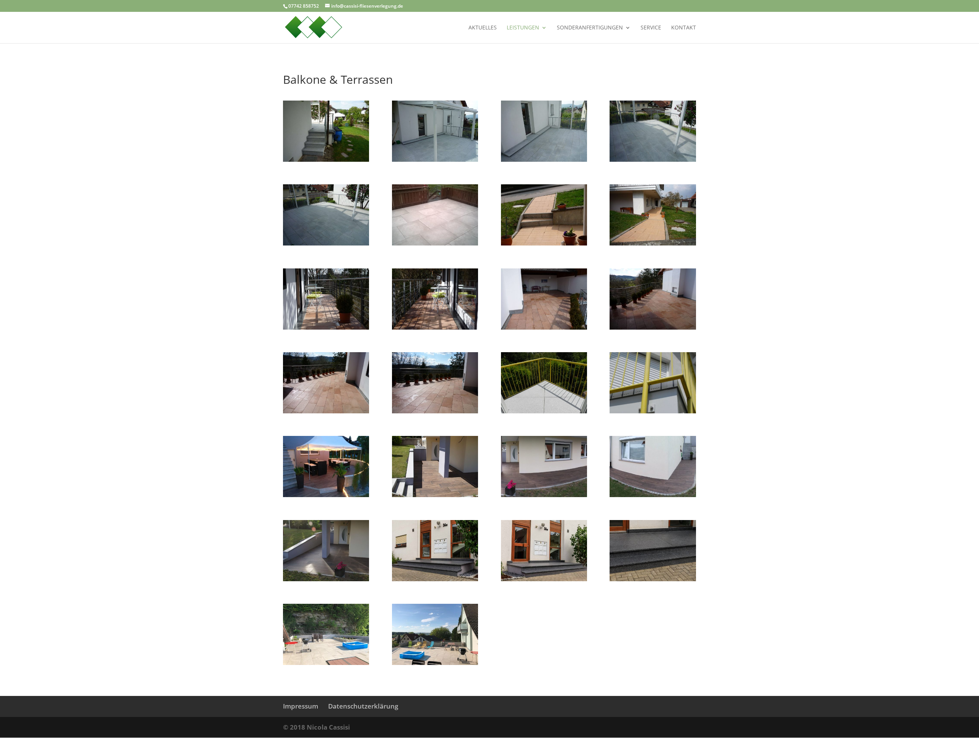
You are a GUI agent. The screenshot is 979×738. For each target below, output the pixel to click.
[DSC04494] (435, 495)
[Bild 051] (544, 243)
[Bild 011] (653, 327)
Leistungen (523, 28)
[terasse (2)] (435, 662)
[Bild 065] (653, 159)
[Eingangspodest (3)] (653, 579)
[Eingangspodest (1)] (435, 579)
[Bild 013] (544, 327)
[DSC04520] (326, 579)
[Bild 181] (544, 159)
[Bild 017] (326, 327)
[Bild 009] (435, 411)
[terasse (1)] (326, 662)
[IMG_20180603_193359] (544, 495)
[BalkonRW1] (653, 411)
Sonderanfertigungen (590, 28)
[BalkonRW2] (544, 411)
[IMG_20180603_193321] (653, 495)
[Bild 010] (326, 411)
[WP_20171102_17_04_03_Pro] (435, 243)
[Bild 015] (435, 327)
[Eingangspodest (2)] (544, 579)
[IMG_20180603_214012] (326, 495)
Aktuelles (482, 28)
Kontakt (683, 28)
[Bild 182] (435, 159)
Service (651, 28)
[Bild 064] (326, 243)
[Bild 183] (326, 159)
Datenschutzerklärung (363, 706)
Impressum (300, 706)
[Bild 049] (653, 243)
